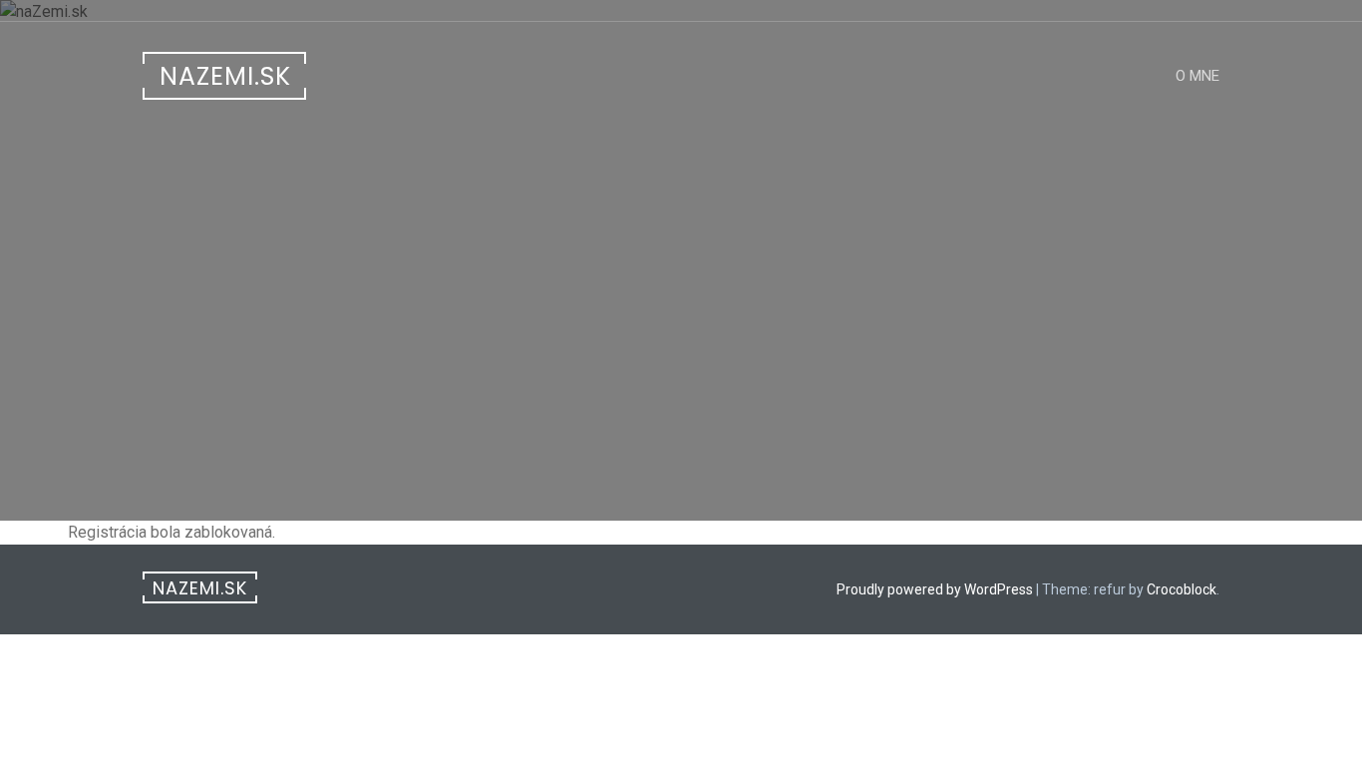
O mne (1197, 76)
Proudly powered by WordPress (935, 589)
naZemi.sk (225, 76)
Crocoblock (1181, 589)
